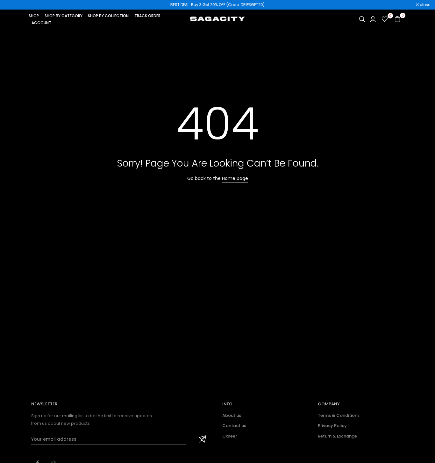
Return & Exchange (337, 436)
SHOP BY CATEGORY (63, 15)
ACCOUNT (41, 22)
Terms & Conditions (339, 415)
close (13, 5)
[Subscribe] (201, 439)
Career (229, 436)
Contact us (234, 426)
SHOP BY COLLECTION (108, 15)
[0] (385, 19)
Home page (235, 178)
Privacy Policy (332, 426)
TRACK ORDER (147, 15)
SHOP (34, 15)
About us (231, 415)
